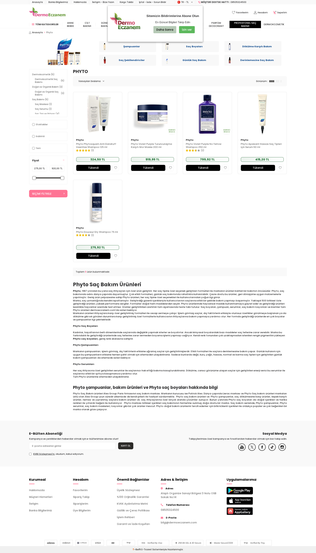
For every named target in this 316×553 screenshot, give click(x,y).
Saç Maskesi (43, 104)
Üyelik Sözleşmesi (128, 490)
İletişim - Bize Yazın (103, 2)
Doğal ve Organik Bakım (47, 86)
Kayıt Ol (125, 445)
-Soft (137, 549)
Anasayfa (37, 2)
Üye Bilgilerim (82, 510)
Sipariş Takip (81, 497)
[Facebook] (262, 450)
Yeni (38, 148)
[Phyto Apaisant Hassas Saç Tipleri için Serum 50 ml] (262, 114)
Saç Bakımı (40, 99)
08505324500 (170, 510)
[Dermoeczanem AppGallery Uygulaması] (246, 511)
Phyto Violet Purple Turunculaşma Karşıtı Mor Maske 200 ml (151, 146)
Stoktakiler (42, 124)
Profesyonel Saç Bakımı (245, 24)
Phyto (80, 140)
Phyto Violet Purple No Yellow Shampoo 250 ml (203, 146)
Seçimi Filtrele (41, 194)
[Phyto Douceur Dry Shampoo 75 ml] (97, 202)
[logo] (47, 12)
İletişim (33, 504)
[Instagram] (282, 450)
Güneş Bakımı (105, 24)
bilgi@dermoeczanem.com (179, 522)
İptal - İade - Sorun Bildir (152, 2)
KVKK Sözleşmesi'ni (43, 454)
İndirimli (40, 136)
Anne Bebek (70, 24)
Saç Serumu (43, 108)
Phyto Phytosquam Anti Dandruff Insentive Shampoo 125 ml (96, 146)
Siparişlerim (80, 504)
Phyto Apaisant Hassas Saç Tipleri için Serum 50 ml (261, 146)
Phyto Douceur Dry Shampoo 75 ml (97, 232)
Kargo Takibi (126, 2)
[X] (252, 450)
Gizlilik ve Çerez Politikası (133, 510)
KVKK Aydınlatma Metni (132, 504)
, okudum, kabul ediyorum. (58, 454)
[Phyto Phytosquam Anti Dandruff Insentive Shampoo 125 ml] (97, 114)
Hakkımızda (80, 2)
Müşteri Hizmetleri (40, 497)
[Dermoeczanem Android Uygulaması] (246, 490)
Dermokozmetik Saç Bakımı (49, 81)
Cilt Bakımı (87, 24)
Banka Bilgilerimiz (58, 2)
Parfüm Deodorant (216, 24)
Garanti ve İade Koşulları (133, 524)
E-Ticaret (146, 549)
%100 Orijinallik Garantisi (133, 497)
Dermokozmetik (274, 24)
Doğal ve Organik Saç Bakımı (49, 93)
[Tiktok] (272, 450)
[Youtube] (242, 450)
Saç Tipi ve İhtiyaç (47, 113)
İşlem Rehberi (126, 517)
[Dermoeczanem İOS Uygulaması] (246, 501)
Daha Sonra (164, 30)
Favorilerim (80, 490)
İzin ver (187, 30)
